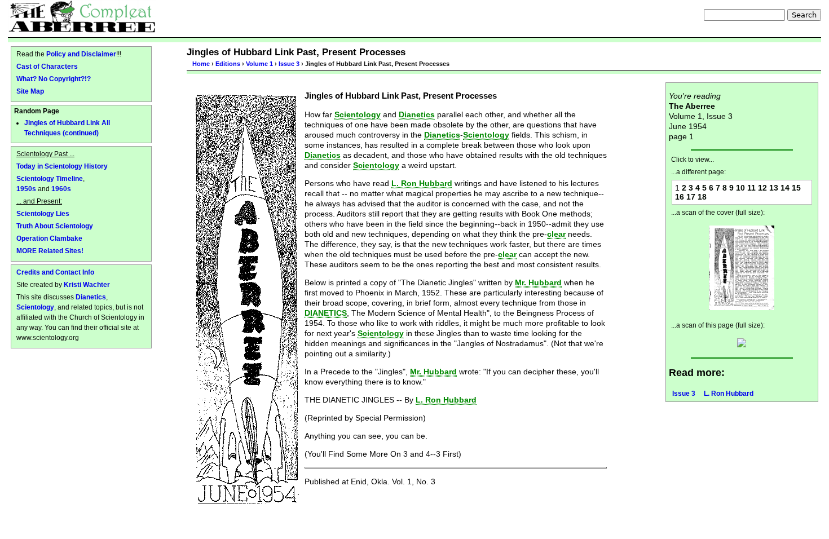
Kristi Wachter (87, 284)
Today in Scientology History (62, 166)
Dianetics (91, 297)
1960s (61, 188)
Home (201, 63)
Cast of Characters (47, 66)
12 (762, 187)
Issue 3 (289, 63)
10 (740, 187)
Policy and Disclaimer (81, 54)
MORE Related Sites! (49, 250)
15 (796, 187)
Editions (227, 63)
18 (702, 196)
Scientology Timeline (49, 178)
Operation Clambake (49, 238)
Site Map (30, 91)
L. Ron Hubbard (728, 393)
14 (785, 187)
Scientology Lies (42, 213)
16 (679, 196)
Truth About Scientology (54, 225)
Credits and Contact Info (55, 272)
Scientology (35, 307)
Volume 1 (259, 63)
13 (773, 187)
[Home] (82, 16)
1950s (26, 188)
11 (751, 187)
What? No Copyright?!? (53, 78)
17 (690, 196)
